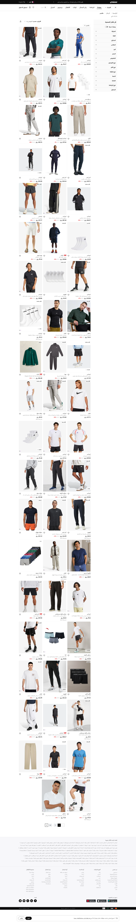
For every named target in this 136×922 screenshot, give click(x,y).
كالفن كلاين (57, 845)
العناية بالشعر (48, 878)
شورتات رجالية (39, 860)
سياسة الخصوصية (113, 874)
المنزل (53, 7)
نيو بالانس (44, 845)
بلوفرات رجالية (114, 860)
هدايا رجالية (76, 853)
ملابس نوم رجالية (84, 863)
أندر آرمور (81, 855)
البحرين (115, 887)
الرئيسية (115, 13)
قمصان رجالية (56, 858)
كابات (40, 850)
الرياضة (92, 7)
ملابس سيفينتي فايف (51, 842)
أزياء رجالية (102, 863)
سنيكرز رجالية (85, 858)
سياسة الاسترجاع (113, 876)
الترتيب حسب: (37, 21)
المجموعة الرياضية (80, 880)
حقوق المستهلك (114, 878)
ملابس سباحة (100, 853)
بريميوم (60, 7)
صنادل (47, 850)
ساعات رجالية (75, 860)
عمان (116, 889)
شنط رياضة (110, 850)
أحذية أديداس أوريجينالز (112, 855)
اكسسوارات (81, 876)
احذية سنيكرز (77, 847)
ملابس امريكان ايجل (106, 845)
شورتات (51, 850)
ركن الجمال (83, 7)
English (21, 2)
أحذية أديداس (65, 853)
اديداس (115, 842)
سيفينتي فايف (60, 842)
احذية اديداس (110, 842)
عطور (43, 850)
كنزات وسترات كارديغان (33, 850)
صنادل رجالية (31, 860)
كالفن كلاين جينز (50, 845)
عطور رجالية (24, 860)
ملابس (101, 13)
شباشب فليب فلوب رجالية (65, 860)
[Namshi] (113, 2)
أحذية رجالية (92, 858)
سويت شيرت (35, 847)
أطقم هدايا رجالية (66, 863)
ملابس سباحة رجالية (94, 863)
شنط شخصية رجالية (47, 860)
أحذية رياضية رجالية (100, 858)
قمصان (59, 847)
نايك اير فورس (29, 842)
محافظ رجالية (114, 853)
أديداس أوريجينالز (34, 853)
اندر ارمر (99, 845)
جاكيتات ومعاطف (23, 847)
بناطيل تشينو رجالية (38, 858)
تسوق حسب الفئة (63, 872)
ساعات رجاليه (96, 850)
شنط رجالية (55, 860)
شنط (81, 850)
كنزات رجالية (107, 863)
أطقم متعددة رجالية (77, 858)
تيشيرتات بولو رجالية (47, 858)
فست (29, 847)
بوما (27, 845)
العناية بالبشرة (48, 880)
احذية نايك (93, 842)
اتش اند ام (108, 858)
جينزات (115, 850)
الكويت (116, 883)
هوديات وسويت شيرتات (85, 853)
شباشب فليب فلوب (87, 850)
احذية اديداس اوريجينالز (70, 842)
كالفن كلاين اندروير (49, 855)
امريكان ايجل (114, 845)
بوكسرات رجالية (29, 858)
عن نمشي (115, 872)
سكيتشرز (81, 845)
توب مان (23, 845)
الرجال (108, 13)
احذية (82, 847)
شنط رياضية (92, 860)
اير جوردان (23, 842)
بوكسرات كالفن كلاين (65, 845)
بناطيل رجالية (47, 847)
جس (100, 878)
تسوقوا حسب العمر (30, 887)
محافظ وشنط (24, 850)
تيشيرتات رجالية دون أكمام (66, 858)
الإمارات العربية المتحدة (112, 881)
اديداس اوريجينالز (79, 842)
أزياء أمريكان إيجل (87, 855)
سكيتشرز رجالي (74, 845)
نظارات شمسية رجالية (84, 860)
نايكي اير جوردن (102, 855)
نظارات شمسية (103, 850)
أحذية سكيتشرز (57, 855)
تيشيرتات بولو (54, 847)
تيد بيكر (103, 847)
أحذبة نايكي (48, 853)
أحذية (83, 874)
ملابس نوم (94, 853)
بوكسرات (41, 847)
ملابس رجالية (107, 853)
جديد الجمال (48, 872)
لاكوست (38, 845)
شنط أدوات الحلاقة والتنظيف (72, 850)
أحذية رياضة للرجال (89, 847)
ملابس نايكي (41, 853)
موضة (99, 7)
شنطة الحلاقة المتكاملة (60, 850)
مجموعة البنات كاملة (30, 889)
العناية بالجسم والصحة (46, 881)
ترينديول (43, 842)
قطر (116, 885)
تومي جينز (115, 847)
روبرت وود (94, 845)
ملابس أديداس (58, 853)
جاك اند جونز (97, 847)
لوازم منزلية (32, 883)
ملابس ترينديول (37, 842)
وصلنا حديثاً (81, 881)
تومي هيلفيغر (109, 847)
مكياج (49, 874)
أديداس (71, 853)
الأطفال (67, 7)
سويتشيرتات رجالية (76, 863)
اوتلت (74, 7)
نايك (97, 842)
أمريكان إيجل (95, 855)
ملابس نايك (87, 842)
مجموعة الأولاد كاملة (30, 891)
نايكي (53, 853)
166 (50, 825)
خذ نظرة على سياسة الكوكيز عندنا (82, 918)
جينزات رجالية (99, 860)
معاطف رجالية (107, 860)
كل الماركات (98, 887)
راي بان (68, 855)
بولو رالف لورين (32, 845)
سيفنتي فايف (75, 855)
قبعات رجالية (114, 863)
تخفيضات (82, 885)
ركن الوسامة (64, 883)
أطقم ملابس (70, 847)
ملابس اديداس (103, 842)
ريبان (89, 845)
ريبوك (86, 845)
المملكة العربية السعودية (112, 880)
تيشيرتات (64, 847)
